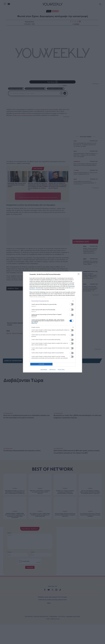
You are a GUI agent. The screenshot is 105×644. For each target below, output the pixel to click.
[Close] (79, 274)
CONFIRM (41, 364)
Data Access (52, 369)
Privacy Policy (61, 369)
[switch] (72, 304)
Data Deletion (44, 369)
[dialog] (52, 322)
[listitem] (52, 301)
